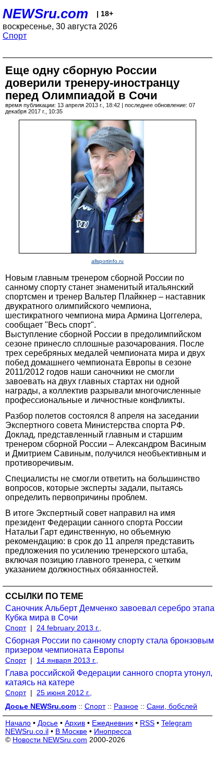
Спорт (15, 35)
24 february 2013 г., (69, 628)
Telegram (176, 723)
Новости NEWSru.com (50, 739)
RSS (147, 723)
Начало (18, 723)
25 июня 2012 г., (64, 692)
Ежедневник (112, 723)
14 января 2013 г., (67, 660)
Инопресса (113, 731)
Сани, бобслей (172, 706)
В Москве (71, 731)
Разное (126, 706)
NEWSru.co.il (27, 731)
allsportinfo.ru (107, 261)
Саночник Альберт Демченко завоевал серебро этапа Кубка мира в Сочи (109, 613)
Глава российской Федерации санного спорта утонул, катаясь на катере (108, 678)
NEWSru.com (45, 13)
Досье (48, 723)
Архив (75, 723)
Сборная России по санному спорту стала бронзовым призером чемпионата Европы (109, 645)
